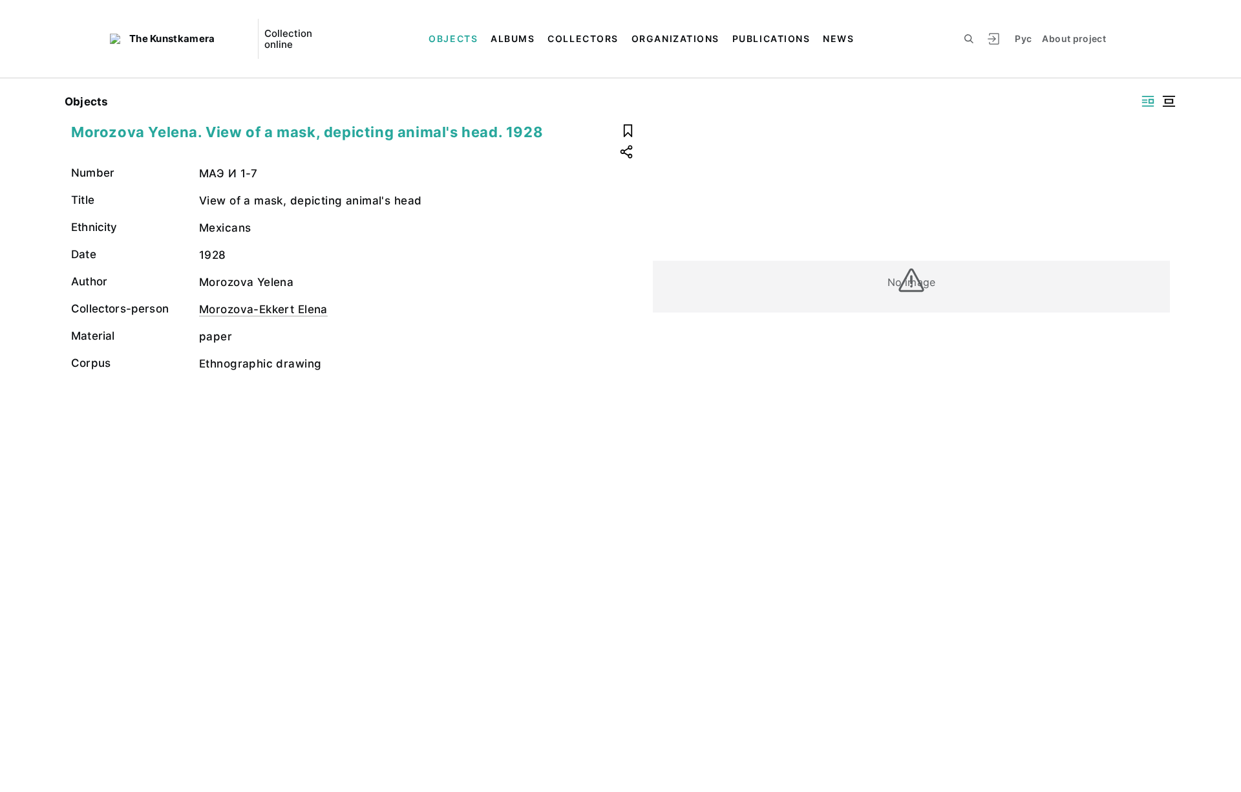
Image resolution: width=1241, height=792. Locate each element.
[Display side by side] (1148, 101)
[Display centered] (1168, 101)
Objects (453, 38)
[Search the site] (968, 38)
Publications (771, 38)
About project (1074, 38)
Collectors (582, 38)
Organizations (675, 38)
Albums (513, 38)
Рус (1023, 38)
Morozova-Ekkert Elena (263, 309)
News (838, 38)
